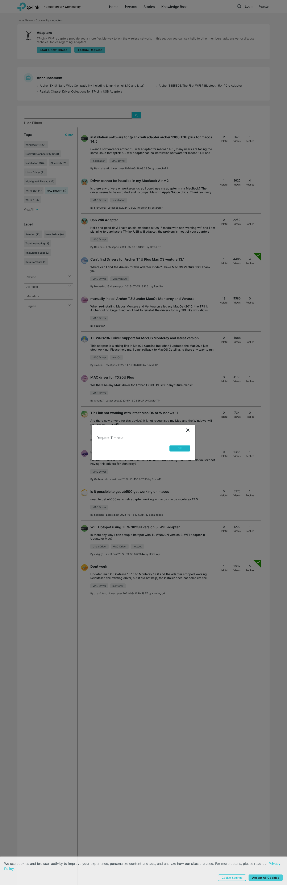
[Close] (187, 430)
